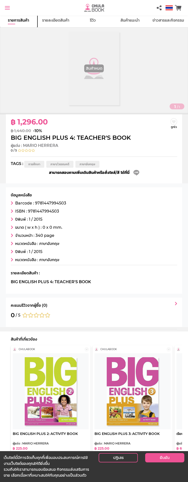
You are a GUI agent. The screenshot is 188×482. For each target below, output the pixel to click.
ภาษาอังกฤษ (87, 164)
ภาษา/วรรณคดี (59, 164)
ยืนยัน (165, 457)
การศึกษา (34, 164)
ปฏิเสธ (118, 457)
